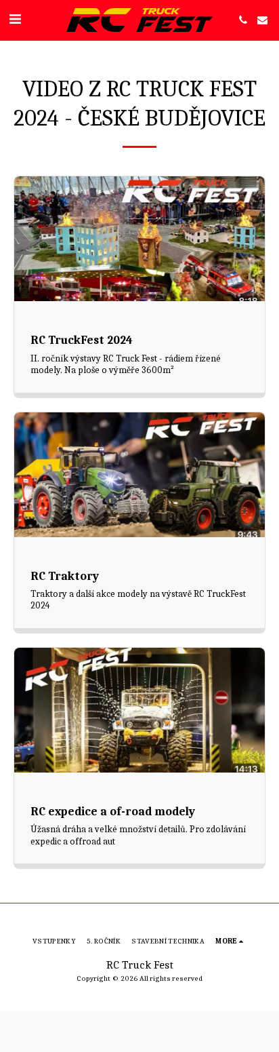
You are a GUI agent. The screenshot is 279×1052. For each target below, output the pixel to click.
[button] (14, 19)
